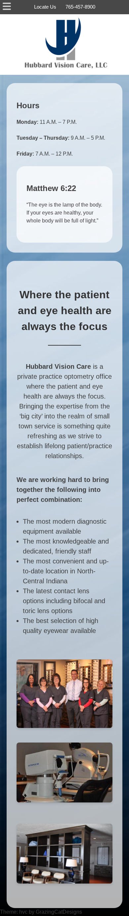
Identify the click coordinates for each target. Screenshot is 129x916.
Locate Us (45, 7)
